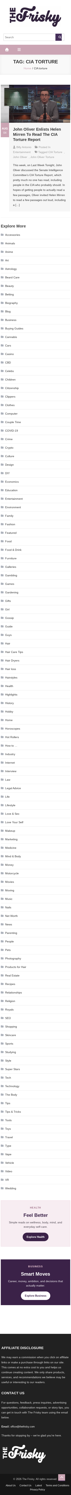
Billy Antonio (23, 147)
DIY (7, 473)
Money (9, 864)
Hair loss (10, 669)
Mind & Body (13, 856)
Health (9, 686)
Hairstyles (11, 677)
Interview (10, 771)
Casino (9, 354)
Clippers (10, 396)
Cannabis (11, 337)
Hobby (9, 711)
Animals (10, 243)
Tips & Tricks (13, 1111)
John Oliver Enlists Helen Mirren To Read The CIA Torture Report (37, 134)
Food (8, 541)
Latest (38, 1485)
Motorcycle (12, 873)
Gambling (11, 575)
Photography (13, 958)
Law (7, 779)
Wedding (10, 1188)
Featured (11, 532)
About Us (11, 1485)
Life (7, 796)
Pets (8, 950)
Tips (7, 1103)
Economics (12, 481)
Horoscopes (12, 728)
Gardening (11, 592)
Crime (9, 439)
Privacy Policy (37, 1489)
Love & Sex (12, 813)
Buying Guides (14, 328)
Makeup (10, 830)
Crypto (9, 447)
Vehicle (9, 1162)
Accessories (12, 234)
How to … (11, 745)
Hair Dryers (12, 660)
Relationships (13, 992)
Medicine (10, 847)
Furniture (11, 558)
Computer (11, 413)
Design (9, 464)
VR (7, 1179)
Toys (8, 1128)
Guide (9, 626)
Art (7, 260)
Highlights (11, 694)
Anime (9, 251)
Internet (10, 762)
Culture (9, 456)
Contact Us (25, 1485)
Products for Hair (15, 967)
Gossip (9, 618)
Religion (10, 1001)
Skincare (10, 1035)
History (9, 703)
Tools (8, 1120)
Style (8, 1060)
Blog (8, 311)
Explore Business (35, 1295)
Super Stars (12, 1069)
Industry (10, 754)
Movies (9, 881)
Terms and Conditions (57, 1485)
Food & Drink (13, 549)
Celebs (9, 371)
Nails (8, 907)
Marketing (11, 839)
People (9, 941)
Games (9, 583)
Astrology (11, 268)
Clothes (10, 405)
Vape (8, 1154)
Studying (10, 1052)
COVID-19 (11, 430)
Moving (9, 890)
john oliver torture (42, 157)
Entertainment (22, 152)
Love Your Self (14, 822)
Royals (9, 1009)
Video (8, 1171)
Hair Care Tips (14, 652)
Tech (8, 1077)
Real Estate (12, 975)
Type (8, 1145)
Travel (9, 1137)
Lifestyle (10, 805)
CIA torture (55, 152)
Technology (12, 1086)
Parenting (11, 932)
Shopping (11, 1026)
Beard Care (12, 277)
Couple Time (13, 422)
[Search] (58, 37)
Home (9, 720)
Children (10, 379)
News (8, 924)
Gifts (8, 600)
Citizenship (12, 388)
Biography (11, 303)
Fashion (10, 524)
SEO (8, 1018)
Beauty (9, 285)
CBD (8, 362)
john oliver (20, 157)
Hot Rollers (12, 737)
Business (10, 320)
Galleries (10, 566)
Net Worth (11, 915)
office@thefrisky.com (22, 1426)
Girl (7, 609)
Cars (8, 345)
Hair (7, 643)
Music (8, 898)
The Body (11, 1094)
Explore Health (36, 1236)
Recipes (10, 984)
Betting (9, 294)
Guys (8, 635)
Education (11, 490)
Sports (9, 1043)
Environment (13, 507)
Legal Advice (13, 788)
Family (9, 515)
